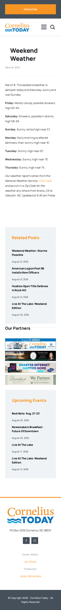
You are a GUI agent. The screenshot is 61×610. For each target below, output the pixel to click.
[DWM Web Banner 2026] (30, 376)
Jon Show (30, 562)
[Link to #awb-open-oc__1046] (52, 27)
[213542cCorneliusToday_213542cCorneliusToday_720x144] (30, 364)
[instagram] (34, 540)
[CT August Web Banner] (30, 340)
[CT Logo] (17, 24)
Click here (45, 181)
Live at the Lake (22, 445)
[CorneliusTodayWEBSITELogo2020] (30, 508)
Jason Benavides (30, 576)
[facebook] (26, 540)
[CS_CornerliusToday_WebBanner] (30, 352)
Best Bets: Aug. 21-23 (25, 413)
